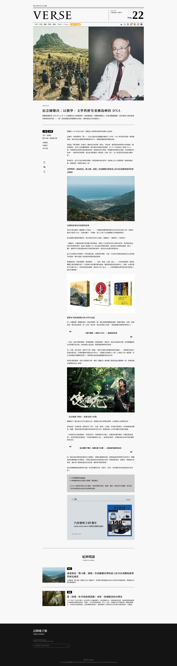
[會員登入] (128, 24)
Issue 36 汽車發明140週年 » (117, 11)
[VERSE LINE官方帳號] (141, 24)
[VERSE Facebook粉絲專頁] (135, 24)
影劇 (69, 592)
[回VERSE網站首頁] (52, 15)
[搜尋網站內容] (125, 24)
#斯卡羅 (45, 148)
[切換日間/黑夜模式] (121, 24)
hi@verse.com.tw (97, 662)
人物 (36, 24)
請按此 (83, 478)
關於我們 (86, 660)
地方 (69, 568)
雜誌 (54, 24)
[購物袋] (131, 24)
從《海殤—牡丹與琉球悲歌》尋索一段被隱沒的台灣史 (94, 596)
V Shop (66, 24)
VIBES (60, 24)
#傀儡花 (45, 145)
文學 (50, 131)
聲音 (49, 24)
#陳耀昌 (45, 142)
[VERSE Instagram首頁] (138, 24)
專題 (45, 24)
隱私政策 (91, 660)
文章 (40, 24)
